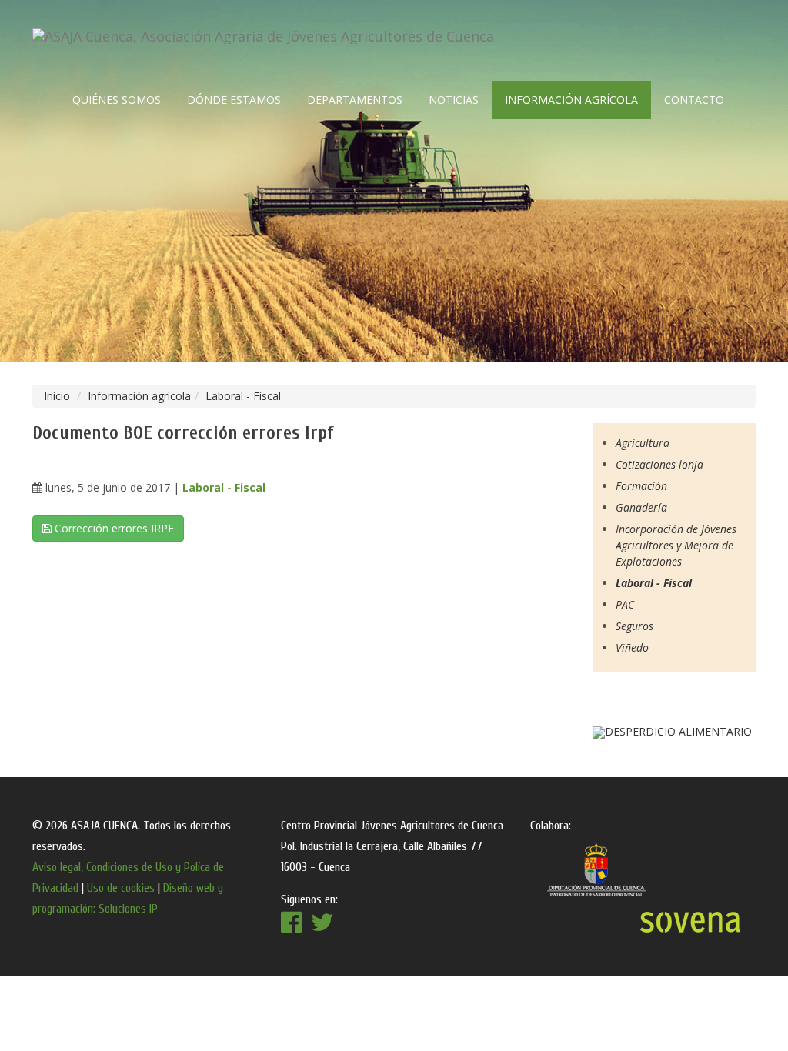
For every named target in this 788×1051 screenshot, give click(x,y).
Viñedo (632, 647)
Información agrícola (571, 99)
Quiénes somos (116, 99)
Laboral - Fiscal (243, 396)
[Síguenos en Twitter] (291, 927)
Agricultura (642, 442)
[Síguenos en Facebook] (322, 927)
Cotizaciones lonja (659, 464)
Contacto (694, 99)
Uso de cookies (121, 888)
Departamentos (354, 99)
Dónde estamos (234, 99)
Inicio (57, 396)
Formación (641, 486)
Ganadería (641, 507)
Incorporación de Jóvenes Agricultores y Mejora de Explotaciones (676, 545)
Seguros (634, 626)
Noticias (454, 99)
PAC (625, 604)
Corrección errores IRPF (113, 528)
